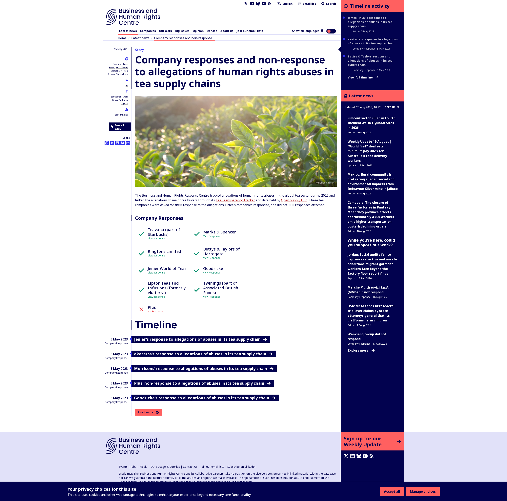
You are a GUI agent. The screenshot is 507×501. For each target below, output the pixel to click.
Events (123, 466)
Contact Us (190, 466)
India (125, 96)
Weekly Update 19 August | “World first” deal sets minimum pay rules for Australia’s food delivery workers (369, 151)
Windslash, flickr (324, 182)
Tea (127, 85)
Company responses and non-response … (184, 38)
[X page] (246, 4)
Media (143, 466)
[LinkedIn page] (252, 4)
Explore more (358, 350)
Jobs (133, 466)
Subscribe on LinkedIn (241, 466)
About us (226, 31)
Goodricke (117, 64)
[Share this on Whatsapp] (107, 143)
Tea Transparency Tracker (235, 200)
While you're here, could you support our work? (371, 242)
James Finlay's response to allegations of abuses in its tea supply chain (370, 22)
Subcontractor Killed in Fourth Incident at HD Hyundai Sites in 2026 (371, 123)
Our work (165, 31)
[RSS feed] (269, 4)
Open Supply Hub (294, 200)
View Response (156, 238)
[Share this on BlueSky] (122, 143)
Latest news (128, 31)
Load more (145, 412)
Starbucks (120, 74)
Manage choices (423, 491)
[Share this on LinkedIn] (117, 143)
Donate (212, 31)
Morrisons (115, 70)
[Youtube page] (263, 4)
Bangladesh (116, 96)
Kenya (115, 100)
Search (330, 4)
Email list (309, 4)
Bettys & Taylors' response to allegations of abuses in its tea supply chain (370, 60)
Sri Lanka (123, 100)
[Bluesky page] (257, 4)
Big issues (182, 31)
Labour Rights (121, 114)
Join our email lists (249, 31)
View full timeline (361, 77)
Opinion (198, 31)
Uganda (124, 103)
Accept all (392, 491)
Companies (148, 31)
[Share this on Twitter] (112, 143)
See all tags (119, 127)
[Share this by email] (128, 143)
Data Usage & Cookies (165, 466)
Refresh (389, 107)
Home (122, 38)
